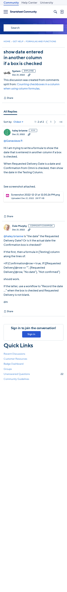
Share (8, 98)
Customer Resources (15, 359)
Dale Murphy (19, 226)
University (46, 3)
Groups (8, 369)
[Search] (55, 12)
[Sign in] (62, 12)
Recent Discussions (14, 354)
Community (11, 3)
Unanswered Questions (33, 374)
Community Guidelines (16, 379)
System (16, 71)
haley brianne (20, 130)
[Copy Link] (29, 74)
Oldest (17, 122)
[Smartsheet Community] (23, 12)
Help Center (29, 3)
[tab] (10, 112)
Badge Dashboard (13, 364)
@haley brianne (13, 236)
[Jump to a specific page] (60, 122)
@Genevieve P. (13, 141)
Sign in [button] (31, 334)
